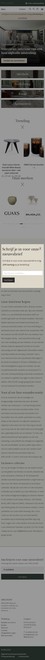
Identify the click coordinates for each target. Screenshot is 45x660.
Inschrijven (8, 280)
